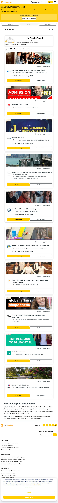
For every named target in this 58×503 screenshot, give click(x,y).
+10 (38, 107)
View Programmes (41, 80)
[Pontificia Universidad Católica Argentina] (9, 209)
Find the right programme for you (9, 443)
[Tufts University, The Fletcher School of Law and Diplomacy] (9, 316)
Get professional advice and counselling (11, 463)
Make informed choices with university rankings (13, 459)
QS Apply (35, 411)
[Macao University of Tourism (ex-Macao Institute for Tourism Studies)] (9, 281)
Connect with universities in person (10, 447)
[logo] (6, 2)
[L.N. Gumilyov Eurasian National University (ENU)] (9, 71)
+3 (36, 211)
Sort (50, 29)
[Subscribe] (55, 434)
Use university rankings (7, 445)
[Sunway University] (9, 138)
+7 (46, 72)
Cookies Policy (37, 484)
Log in (45, 2)
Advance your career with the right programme (13, 457)
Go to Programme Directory (28, 18)
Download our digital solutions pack (10, 471)
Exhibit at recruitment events (8, 475)
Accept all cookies (29, 497)
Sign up (50, 2)
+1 (37, 284)
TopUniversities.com (9, 406)
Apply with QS (35, 2)
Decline (29, 492)
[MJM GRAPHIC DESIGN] (9, 105)
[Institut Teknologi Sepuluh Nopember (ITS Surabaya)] (9, 246)
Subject (28, 24)
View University (18, 80)
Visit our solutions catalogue (8, 473)
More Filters (47, 24)
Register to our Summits (7, 477)
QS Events (27, 411)
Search (9, 24)
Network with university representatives (11, 461)
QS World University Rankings (37, 408)
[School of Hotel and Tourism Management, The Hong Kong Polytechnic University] (9, 173)
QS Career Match (8, 416)
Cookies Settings (29, 488)
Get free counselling (6, 450)
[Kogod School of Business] (9, 386)
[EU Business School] (9, 353)
